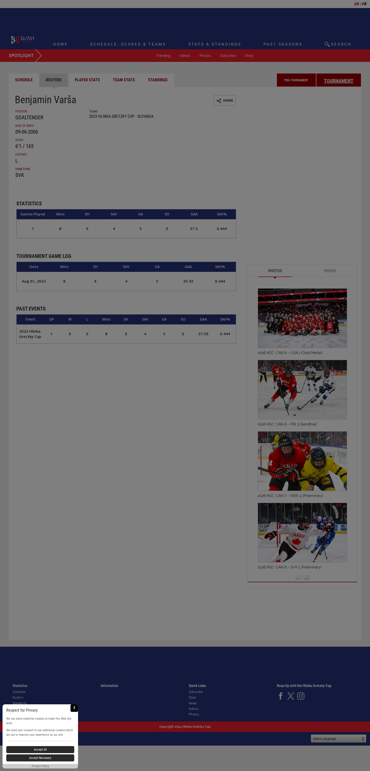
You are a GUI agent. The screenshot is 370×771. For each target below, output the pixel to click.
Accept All (40, 749)
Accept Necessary (40, 758)
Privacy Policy (40, 766)
